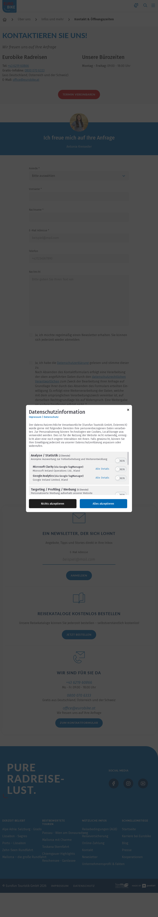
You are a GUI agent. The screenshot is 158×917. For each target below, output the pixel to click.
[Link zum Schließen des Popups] (128, 410)
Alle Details (102, 468)
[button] (117, 461)
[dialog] (79, 458)
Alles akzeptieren (103, 503)
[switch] (121, 460)
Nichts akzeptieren (52, 503)
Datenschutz (51, 416)
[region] (79, 473)
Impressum (35, 416)
